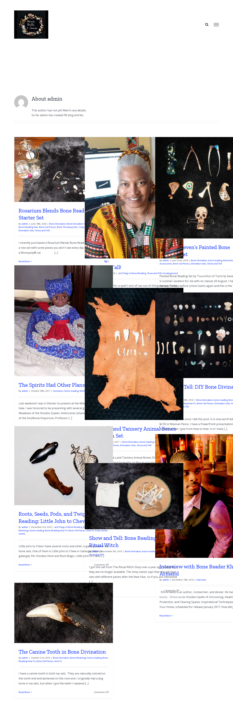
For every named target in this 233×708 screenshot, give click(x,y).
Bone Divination (57, 223)
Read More (24, 261)
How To (58, 661)
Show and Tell (42, 230)
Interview (201, 579)
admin (25, 223)
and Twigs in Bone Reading (132, 273)
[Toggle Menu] (216, 24)
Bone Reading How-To (184, 403)
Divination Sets (26, 230)
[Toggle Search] (206, 24)
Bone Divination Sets (77, 223)
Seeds (22, 533)
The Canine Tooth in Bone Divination (62, 651)
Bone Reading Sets (28, 227)
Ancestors (58, 390)
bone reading (215, 260)
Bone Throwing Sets (67, 227)
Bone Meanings (78, 657)
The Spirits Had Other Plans (52, 385)
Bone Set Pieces (47, 227)
